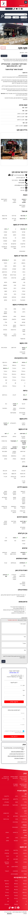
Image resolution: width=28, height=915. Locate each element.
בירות (5, 229)
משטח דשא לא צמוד (13, 511)
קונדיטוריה (7, 853)
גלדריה (25, 859)
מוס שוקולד (22, 338)
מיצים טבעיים (22, 251)
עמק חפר (16, 840)
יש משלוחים (22, 563)
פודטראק (7, 850)
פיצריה (7, 856)
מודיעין (25, 840)
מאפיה (16, 862)
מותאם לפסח (13, 412)
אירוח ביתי (16, 853)
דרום (25, 811)
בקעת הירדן (24, 796)
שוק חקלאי (4, 456)
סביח (15, 285)
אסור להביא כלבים (13, 522)
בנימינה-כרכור (24, 837)
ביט (6, 537)
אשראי (14, 537)
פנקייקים (5, 319)
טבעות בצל (22, 300)
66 (15, 383)
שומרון (7, 840)
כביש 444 (23, 374)
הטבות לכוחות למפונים (22, 206)
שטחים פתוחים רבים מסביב (22, 583)
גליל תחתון (15, 799)
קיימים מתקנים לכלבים (5, 523)
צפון (26, 794)
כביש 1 (23, 368)
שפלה (25, 843)
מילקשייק (14, 319)
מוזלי (6, 322)
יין (15, 229)
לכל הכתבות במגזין (22, 762)
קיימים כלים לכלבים (22, 528)
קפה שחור (5, 238)
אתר (25, 650)
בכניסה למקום (23, 348)
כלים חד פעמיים (5, 423)
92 (24, 386)
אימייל (24, 643)
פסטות (14, 266)
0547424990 (21, 182)
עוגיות (15, 316)
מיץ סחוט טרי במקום (4, 247)
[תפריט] (25, 2)
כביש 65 (5, 368)
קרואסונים (5, 316)
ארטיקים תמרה (5, 334)
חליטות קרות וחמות (13, 247)
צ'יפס (15, 288)
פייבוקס (23, 540)
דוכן (8, 859)
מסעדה (25, 850)
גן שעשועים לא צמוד (22, 507)
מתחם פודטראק (14, 874)
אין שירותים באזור (4, 553)
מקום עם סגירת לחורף (14, 447)
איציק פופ (9, 913)
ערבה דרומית (6, 819)
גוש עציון (25, 832)
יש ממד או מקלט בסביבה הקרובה (14, 577)
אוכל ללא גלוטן (14, 219)
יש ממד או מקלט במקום (22, 575)
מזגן (15, 433)
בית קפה (25, 853)
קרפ (15, 322)
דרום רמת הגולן (6, 799)
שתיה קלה (22, 229)
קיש (24, 282)
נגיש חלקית (4, 395)
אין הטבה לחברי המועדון (14, 201)
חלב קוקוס (14, 473)
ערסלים (14, 436)
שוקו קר (14, 241)
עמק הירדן (7, 802)
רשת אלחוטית (4, 436)
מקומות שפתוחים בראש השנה (17, 751)
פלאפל (5, 263)
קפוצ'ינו (5, 232)
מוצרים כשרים (14, 404)
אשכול (16, 813)
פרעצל (23, 285)
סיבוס (6, 540)
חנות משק (15, 859)
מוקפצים (5, 297)
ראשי (26, 52)
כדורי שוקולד (22, 325)
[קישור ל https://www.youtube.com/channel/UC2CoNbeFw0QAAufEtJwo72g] (17, 9)
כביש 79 (14, 386)
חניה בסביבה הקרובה (22, 352)
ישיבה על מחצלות (23, 437)
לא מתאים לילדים (23, 492)
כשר (6, 404)
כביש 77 (5, 374)
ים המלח (25, 825)
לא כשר (23, 404)
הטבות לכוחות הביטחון (4, 200)
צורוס (24, 334)
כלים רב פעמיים (23, 423)
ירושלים (25, 830)
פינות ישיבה (22, 433)
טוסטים (14, 282)
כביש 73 (14, 377)
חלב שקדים (22, 473)
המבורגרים (5, 269)
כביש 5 (5, 371)
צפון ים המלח (15, 827)
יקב (17, 856)
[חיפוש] (2, 16)
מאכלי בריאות (13, 275)
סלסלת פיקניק (15, 866)
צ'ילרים (23, 462)
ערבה (16, 819)
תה (15, 238)
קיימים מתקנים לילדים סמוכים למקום (23, 500)
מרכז (25, 835)
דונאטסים (23, 316)
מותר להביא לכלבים (23, 522)
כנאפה (23, 309)
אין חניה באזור (4, 347)
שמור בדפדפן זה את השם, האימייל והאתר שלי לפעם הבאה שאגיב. (14, 656)
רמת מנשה (24, 808)
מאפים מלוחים (14, 326)
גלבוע (16, 796)
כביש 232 (5, 386)
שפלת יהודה (15, 822)
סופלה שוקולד (23, 330)
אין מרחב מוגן (5, 575)
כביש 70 (23, 371)
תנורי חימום (22, 451)
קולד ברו (5, 244)
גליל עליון (25, 799)
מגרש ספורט (4, 441)
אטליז (25, 856)
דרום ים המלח (24, 827)
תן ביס (24, 543)
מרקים (5, 282)
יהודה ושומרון (6, 813)
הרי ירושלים (15, 832)
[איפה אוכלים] (3, 3)
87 (6, 383)
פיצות (6, 266)
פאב (8, 866)
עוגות (24, 266)
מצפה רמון (15, 816)
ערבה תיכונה (24, 822)
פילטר (24, 241)
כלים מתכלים (13, 423)
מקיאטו (23, 238)
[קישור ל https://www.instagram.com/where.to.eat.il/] (19, 9)
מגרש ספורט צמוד (22, 511)
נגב (8, 816)
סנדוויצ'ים (4, 260)
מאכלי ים (14, 272)
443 (6, 380)
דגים (24, 275)
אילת (26, 813)
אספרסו (23, 235)
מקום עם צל (13, 441)
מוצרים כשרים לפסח (22, 413)
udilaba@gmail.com (19, 185)
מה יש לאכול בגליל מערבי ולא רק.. (16, 754)
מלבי (6, 309)
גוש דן (16, 837)
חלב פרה (23, 470)
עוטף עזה (25, 819)
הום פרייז (23, 294)
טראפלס (5, 329)
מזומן (24, 537)
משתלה (14, 459)
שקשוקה (5, 285)
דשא (6, 433)
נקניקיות (5, 288)
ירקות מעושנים (23, 278)
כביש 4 (14, 362)
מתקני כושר (4, 451)
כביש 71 (14, 368)
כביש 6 (23, 362)
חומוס (24, 269)
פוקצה (5, 291)
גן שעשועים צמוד (13, 507)
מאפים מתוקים (5, 312)
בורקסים (23, 263)
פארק (24, 456)
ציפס (15, 294)
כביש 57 (14, 380)
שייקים (14, 235)
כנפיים (23, 291)
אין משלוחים (13, 563)
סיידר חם (23, 247)
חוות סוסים (23, 459)
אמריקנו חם (13, 244)
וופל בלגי (5, 325)
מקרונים (23, 319)
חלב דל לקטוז (23, 481)
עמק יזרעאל (15, 805)
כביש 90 (23, 365)
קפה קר (23, 232)
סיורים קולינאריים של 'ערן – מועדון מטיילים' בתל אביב (23, 779)
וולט (24, 566)
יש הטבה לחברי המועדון (24, 201)
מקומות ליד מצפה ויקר (19, 758)
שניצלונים (14, 297)
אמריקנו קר (22, 244)
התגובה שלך (23, 624)
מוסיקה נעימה (23, 447)
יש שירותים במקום (23, 553)
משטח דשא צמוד (4, 498)
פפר (15, 540)
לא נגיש (14, 395)
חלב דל (5, 476)
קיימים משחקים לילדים (5, 493)
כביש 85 (14, 371)
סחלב (14, 309)
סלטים (23, 260)
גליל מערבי (6, 796)
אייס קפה (14, 232)
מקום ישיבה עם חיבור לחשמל (23, 442)
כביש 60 (5, 377)
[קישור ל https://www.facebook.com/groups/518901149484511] (22, 9)
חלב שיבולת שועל (13, 477)
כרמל (25, 802)
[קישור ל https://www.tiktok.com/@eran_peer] (14, 9)
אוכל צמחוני (4, 215)
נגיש (24, 395)
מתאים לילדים (14, 498)
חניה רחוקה (13, 347)
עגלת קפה (15, 850)
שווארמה (14, 269)
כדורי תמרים (13, 329)
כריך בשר (14, 300)
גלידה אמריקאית (14, 334)
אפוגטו (5, 235)
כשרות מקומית (14, 409)
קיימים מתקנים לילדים (14, 493)
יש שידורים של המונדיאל (4, 447)
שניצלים (23, 288)
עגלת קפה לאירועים (6, 862)
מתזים (5, 459)
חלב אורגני (23, 476)
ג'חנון (15, 263)
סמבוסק (23, 297)
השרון (8, 837)
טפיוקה (5, 300)
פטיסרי (25, 874)
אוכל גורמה (13, 278)
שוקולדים (5, 275)
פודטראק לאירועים (25, 867)
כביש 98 (14, 365)
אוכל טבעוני (22, 218)
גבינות (24, 272)
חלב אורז (5, 473)
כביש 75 (23, 377)
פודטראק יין (15, 871)
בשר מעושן (4, 272)
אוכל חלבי (14, 215)
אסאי (15, 260)
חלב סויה (14, 470)
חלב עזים (5, 470)
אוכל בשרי (22, 215)
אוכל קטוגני (4, 218)
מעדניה (25, 862)
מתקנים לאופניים (14, 452)
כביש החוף (4, 362)
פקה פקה (22, 187)
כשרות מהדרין (22, 408)
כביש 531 (14, 374)
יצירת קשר (24, 56)
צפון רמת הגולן (6, 805)
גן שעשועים (13, 456)
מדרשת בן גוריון (23, 816)
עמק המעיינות (24, 805)
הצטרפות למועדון (9, 8)
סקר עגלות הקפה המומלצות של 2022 (16, 756)
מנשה (16, 802)
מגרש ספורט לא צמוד (4, 507)
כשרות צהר (4, 408)
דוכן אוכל (7, 871)
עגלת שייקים (24, 871)
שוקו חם (5, 241)
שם (25, 636)
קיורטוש (23, 322)
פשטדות (5, 278)
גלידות (23, 312)
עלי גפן (14, 291)
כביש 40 (5, 365)
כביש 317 (23, 380)
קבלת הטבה (4, 56)
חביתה (5, 294)
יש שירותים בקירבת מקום (13, 553)
